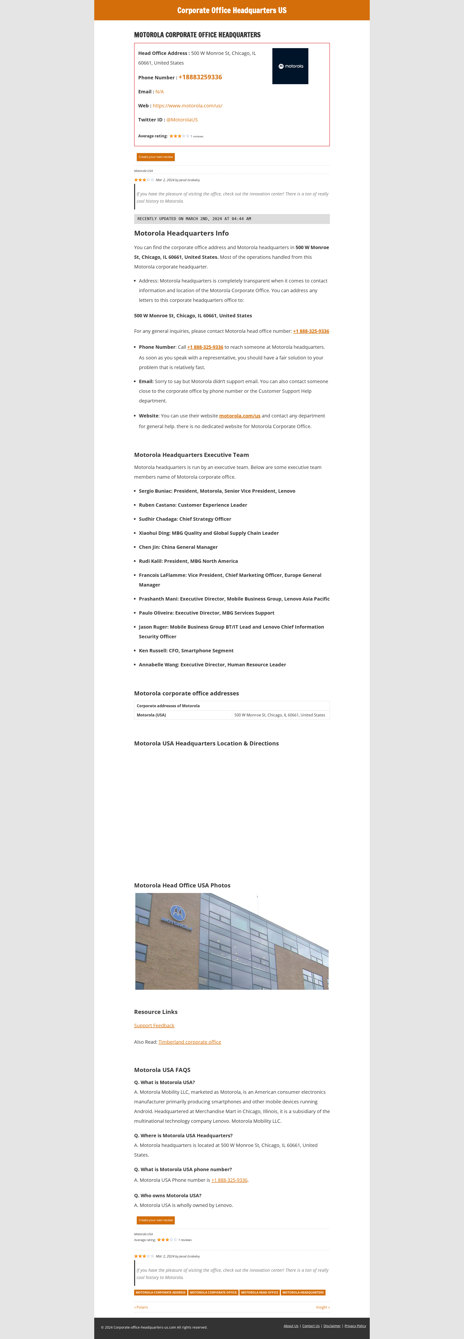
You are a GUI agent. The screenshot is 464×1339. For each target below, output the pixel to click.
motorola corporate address (161, 1292)
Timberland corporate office (190, 1042)
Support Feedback (154, 1025)
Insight (321, 1307)
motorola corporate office (213, 1292)
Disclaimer (332, 1326)
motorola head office (259, 1292)
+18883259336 (200, 77)
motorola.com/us (240, 415)
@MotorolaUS (182, 119)
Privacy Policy (355, 1326)
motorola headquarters (303, 1292)
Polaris (142, 1307)
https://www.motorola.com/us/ (187, 105)
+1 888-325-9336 (229, 1180)
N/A (159, 91)
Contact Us (311, 1326)
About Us (291, 1326)
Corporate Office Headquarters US (232, 10)
